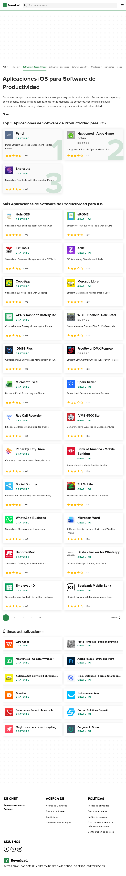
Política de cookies (97, 817)
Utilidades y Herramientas (102, 67)
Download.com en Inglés (58, 822)
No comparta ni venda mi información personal (100, 824)
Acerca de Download (56, 805)
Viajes (119, 67)
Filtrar (6, 114)
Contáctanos (52, 817)
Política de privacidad (98, 805)
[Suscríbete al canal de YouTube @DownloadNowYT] (19, 849)
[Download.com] (11, 5)
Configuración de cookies (101, 831)
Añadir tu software (55, 811)
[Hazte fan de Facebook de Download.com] (6, 849)
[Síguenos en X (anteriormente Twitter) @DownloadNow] (13, 849)
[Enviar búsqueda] (25, 5)
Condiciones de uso (98, 811)
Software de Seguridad (59, 67)
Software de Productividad (34, 67)
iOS (4, 66)
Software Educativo (80, 67)
